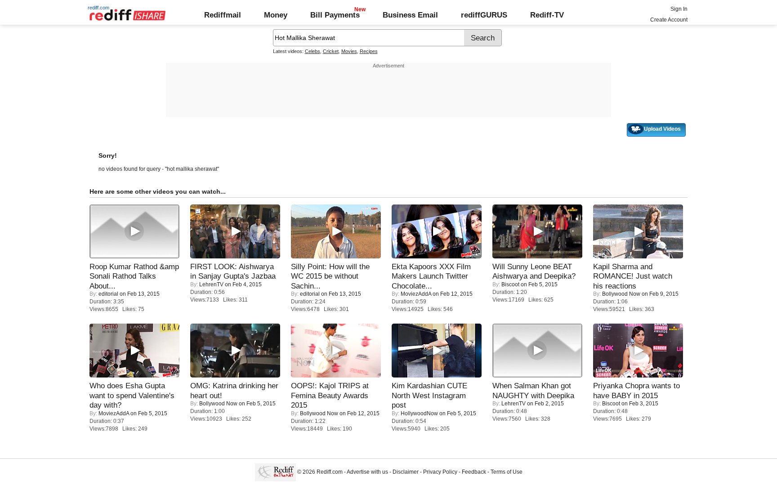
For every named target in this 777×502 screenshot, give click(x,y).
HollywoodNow (419, 413)
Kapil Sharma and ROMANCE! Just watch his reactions (632, 276)
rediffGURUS (484, 15)
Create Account (669, 20)
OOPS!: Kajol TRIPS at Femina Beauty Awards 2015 (330, 395)
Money (275, 15)
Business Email (410, 15)
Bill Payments (335, 15)
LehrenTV (211, 284)
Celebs (312, 51)
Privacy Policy (440, 472)
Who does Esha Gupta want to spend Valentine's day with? (131, 395)
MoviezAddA (416, 294)
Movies (349, 51)
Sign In (679, 9)
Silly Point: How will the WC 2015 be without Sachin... (330, 276)
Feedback (474, 472)
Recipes (369, 51)
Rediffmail (222, 15)
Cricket (331, 51)
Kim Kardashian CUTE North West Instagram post (429, 395)
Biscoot (510, 284)
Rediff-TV (547, 15)
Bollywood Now (621, 294)
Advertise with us (367, 472)
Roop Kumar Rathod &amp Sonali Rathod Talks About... (134, 276)
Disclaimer (406, 472)
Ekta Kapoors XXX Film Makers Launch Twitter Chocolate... (431, 276)
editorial (108, 294)
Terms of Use (506, 472)
